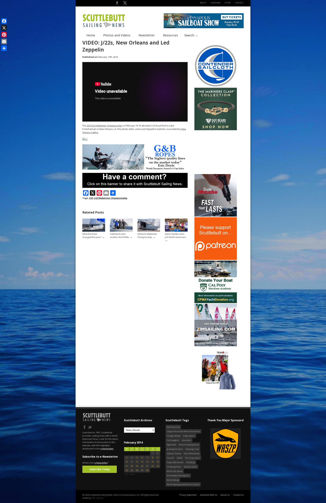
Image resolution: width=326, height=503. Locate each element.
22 (153, 466)
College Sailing (173, 435)
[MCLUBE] (215, 215)
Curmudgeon (173, 440)
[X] (4, 27)
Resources (170, 35)
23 (158, 466)
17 (127, 466)
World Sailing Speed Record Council (183, 484)
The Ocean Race (192, 458)
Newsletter (147, 35)
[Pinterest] (4, 34)
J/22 (91, 198)
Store (228, 2)
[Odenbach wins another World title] (121, 230)
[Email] (4, 41)
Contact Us (238, 494)
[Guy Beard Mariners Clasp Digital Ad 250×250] (215, 129)
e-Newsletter (107, 448)
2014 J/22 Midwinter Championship (104, 125)
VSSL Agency (97, 498)
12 (137, 462)
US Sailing (190, 462)
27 (142, 470)
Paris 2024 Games (191, 453)
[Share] (4, 48)
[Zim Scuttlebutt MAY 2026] (215, 345)
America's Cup (173, 427)
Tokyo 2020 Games (175, 462)
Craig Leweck (189, 435)
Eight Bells (171, 444)
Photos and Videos (116, 35)
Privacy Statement (187, 494)
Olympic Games (174, 453)
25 (132, 470)
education (186, 440)
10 (127, 462)
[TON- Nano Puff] (215, 388)
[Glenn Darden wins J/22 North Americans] (176, 230)
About (203, 2)
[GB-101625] (135, 168)
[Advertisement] (215, 152)
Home (90, 35)
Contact (239, 2)
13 (142, 462)
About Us (225, 494)
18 (132, 466)
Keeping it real (192, 449)
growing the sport (175, 449)
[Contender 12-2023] (215, 86)
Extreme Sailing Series (189, 444)
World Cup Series (174, 471)
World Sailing (173, 480)
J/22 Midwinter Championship (110, 198)
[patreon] (215, 259)
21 (147, 466)
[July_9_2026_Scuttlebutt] (215, 302)
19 (137, 466)
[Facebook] (4, 21)
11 (132, 462)
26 (137, 470)
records (170, 458)
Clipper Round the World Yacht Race (183, 431)
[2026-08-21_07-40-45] (204, 27)
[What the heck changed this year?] (93, 230)
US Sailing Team (174, 466)
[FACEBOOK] (117, 3)
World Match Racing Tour (178, 475)
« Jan (126, 474)
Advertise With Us (208, 494)
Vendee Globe (190, 466)
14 (147, 462)
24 (127, 470)
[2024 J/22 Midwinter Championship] (148, 230)
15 (153, 462)
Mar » (132, 474)
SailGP (179, 458)
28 (147, 470)
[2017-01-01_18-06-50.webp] (219, 443)
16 (158, 462)
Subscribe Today (99, 469)
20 (142, 466)
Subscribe (215, 2)
